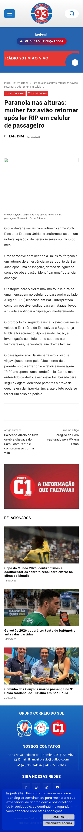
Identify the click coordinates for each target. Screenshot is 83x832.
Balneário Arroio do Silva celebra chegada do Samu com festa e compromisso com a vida (21, 444)
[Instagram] (36, 787)
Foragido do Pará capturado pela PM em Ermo (63, 439)
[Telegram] (61, 147)
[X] (31, 147)
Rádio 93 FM (16, 136)
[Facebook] (22, 147)
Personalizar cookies (59, 823)
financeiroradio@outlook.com (48, 759)
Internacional (21, 83)
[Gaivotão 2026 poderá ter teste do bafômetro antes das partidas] (41, 607)
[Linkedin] (51, 147)
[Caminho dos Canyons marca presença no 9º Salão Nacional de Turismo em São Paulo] (41, 666)
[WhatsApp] (41, 147)
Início (7, 83)
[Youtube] (57, 787)
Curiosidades (37, 93)
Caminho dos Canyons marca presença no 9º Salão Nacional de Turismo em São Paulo (38, 691)
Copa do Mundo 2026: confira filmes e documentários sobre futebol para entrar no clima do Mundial (38, 572)
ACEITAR (58, 817)
